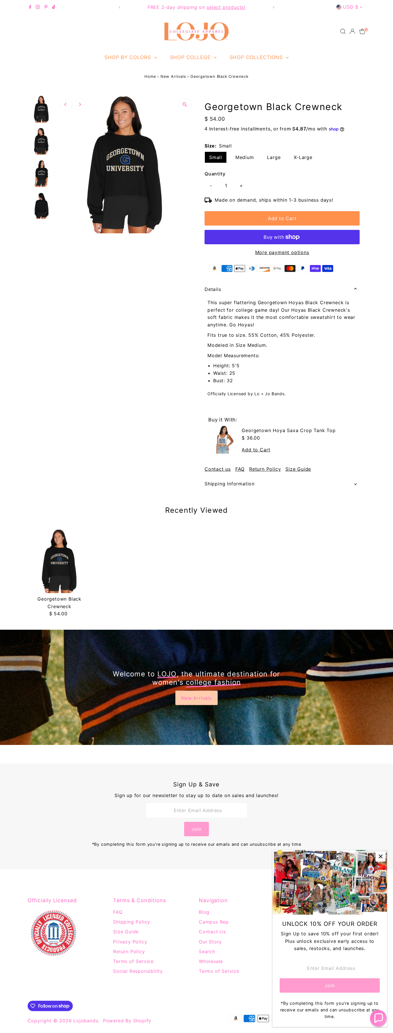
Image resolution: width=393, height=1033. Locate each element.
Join (196, 829)
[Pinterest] (46, 7)
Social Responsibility (138, 971)
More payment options (282, 252)
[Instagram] (37, 7)
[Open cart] (362, 31)
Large (274, 157)
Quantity (215, 174)
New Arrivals (173, 76)
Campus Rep (214, 922)
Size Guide (298, 469)
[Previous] (119, 7)
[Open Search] (343, 31)
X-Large (303, 157)
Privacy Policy (130, 942)
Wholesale (211, 961)
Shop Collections (257, 57)
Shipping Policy (131, 922)
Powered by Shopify (127, 1020)
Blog (204, 912)
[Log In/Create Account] (352, 31)
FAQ (240, 469)
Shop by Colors (128, 57)
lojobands (85, 1020)
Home (150, 76)
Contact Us (212, 931)
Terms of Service (133, 961)
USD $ (350, 7)
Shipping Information (230, 484)
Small (215, 157)
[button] (378, 1018)
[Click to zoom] (184, 104)
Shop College (191, 57)
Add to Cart (282, 218)
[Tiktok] (54, 7)
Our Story (210, 942)
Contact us (218, 469)
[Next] (273, 7)
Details (213, 289)
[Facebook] (30, 7)
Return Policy (265, 469)
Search (207, 951)
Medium (244, 157)
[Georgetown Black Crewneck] (59, 561)
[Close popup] (380, 857)
